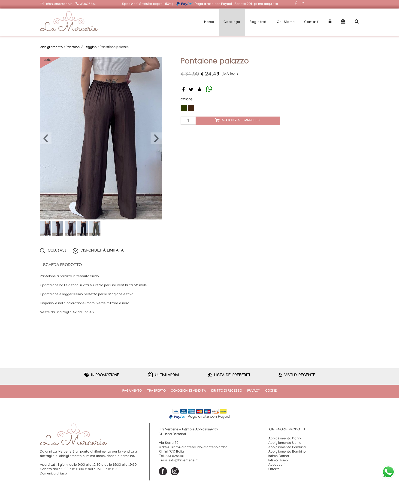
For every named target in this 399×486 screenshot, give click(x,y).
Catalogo (232, 22)
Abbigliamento (51, 47)
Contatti (311, 22)
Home (209, 22)
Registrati (259, 22)
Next (156, 138)
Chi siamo (286, 22)
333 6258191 (175, 456)
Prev (45, 138)
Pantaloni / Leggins (81, 47)
